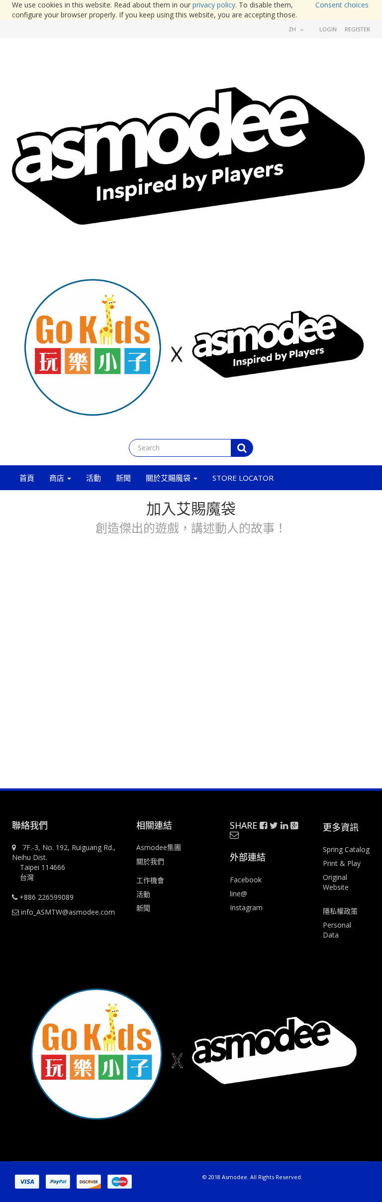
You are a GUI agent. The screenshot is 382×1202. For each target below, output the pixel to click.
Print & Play (342, 863)
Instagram (246, 907)
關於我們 (150, 861)
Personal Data (337, 930)
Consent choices (342, 4)
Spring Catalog (346, 849)
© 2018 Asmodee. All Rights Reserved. (252, 1177)
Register (357, 29)
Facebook (246, 879)
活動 (144, 894)
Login (328, 29)
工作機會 (150, 880)
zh (292, 29)
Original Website (336, 882)
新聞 (143, 908)
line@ (238, 893)
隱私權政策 (340, 911)
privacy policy (213, 4)
